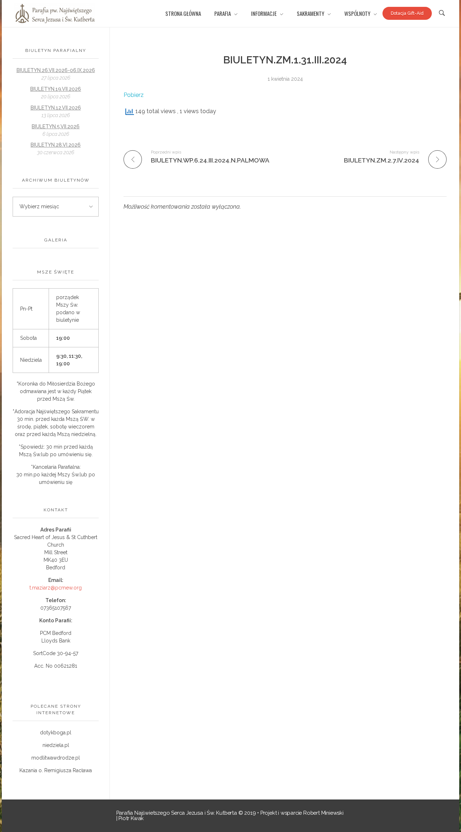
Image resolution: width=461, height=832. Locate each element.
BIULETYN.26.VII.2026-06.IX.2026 (56, 70)
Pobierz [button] (134, 95)
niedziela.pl (55, 745)
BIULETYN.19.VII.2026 (55, 89)
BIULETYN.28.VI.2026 (56, 145)
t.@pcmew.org (56, 588)
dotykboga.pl (55, 732)
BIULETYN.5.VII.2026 (56, 126)
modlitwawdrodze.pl (55, 758)
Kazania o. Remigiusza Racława (55, 770)
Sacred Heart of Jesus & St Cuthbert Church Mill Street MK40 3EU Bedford (55, 552)
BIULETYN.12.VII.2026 (56, 108)
